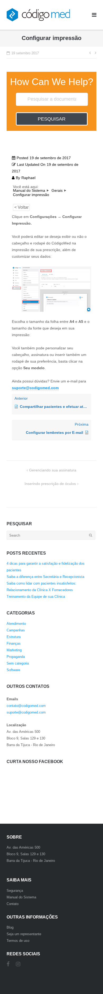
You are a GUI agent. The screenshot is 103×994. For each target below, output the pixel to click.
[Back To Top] (89, 975)
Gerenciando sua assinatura (52, 470)
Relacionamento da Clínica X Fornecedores (40, 590)
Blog (10, 927)
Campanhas (16, 630)
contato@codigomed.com (26, 706)
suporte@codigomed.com (26, 712)
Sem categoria (18, 663)
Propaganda (16, 657)
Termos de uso (18, 941)
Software (13, 670)
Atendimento (16, 624)
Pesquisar (51, 119)
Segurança (15, 891)
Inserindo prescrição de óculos (50, 484)
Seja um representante (24, 934)
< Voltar (21, 207)
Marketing (14, 650)
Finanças (14, 643)
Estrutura (14, 637)
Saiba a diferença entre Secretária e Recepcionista (45, 577)
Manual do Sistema (21, 897)
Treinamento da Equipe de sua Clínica (36, 597)
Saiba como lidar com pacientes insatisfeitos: (41, 583)
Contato (12, 904)
